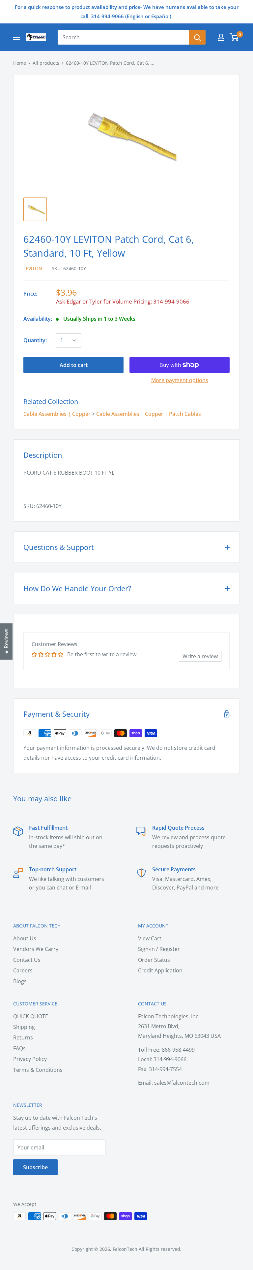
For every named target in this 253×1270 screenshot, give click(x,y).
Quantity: (35, 340)
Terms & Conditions (38, 1069)
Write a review (200, 656)
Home (19, 63)
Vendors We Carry (35, 949)
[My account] (221, 37)
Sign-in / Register (159, 949)
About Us (24, 938)
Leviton (32, 268)
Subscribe (35, 1167)
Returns (23, 1037)
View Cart (149, 938)
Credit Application (160, 970)
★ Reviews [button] (6, 641)
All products (46, 63)
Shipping (24, 1027)
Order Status (154, 959)
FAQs (19, 1048)
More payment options (179, 380)
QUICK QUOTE (30, 1016)
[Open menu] (16, 37)
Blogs (20, 981)
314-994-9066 (171, 301)
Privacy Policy (30, 1059)
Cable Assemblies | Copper (57, 413)
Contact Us (27, 959)
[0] (234, 37)
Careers (23, 970)
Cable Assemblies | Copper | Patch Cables (148, 413)
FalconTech (125, 1249)
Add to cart (74, 365)
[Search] (197, 37)
